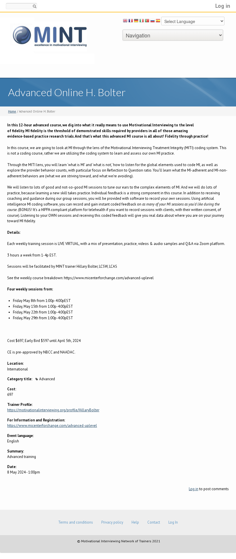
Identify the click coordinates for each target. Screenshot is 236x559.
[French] (130, 21)
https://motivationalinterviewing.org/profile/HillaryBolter (53, 410)
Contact (153, 522)
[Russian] (152, 21)
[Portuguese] (147, 21)
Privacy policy (112, 522)
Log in (222, 5)
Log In (173, 522)
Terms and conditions (75, 522)
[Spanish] (158, 21)
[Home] (47, 40)
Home (12, 111)
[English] (125, 21)
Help (135, 522)
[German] (136, 21)
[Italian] (141, 21)
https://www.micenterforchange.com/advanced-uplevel (52, 425)
